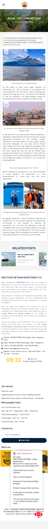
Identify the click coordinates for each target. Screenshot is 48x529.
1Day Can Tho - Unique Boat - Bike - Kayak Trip (19, 411)
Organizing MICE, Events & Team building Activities (21, 395)
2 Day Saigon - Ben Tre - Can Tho (14, 418)
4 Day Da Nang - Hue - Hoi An (12, 421)
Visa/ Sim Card (7, 391)
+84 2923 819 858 (16, 346)
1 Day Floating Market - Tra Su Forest (15, 414)
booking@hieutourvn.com (18, 348)
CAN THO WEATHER (24, 373)
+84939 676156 (16, 337)
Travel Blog (28, 22)
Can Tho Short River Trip (10, 407)
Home (19, 22)
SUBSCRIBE (24, 440)
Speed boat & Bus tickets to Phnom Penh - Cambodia (22, 398)
